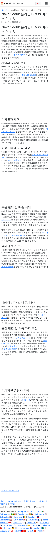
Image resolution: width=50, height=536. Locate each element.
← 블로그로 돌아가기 (10, 490)
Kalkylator (22, 525)
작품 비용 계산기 (29, 75)
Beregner (22, 511)
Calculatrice (32, 519)
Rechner (8, 528)
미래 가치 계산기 (19, 235)
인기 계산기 (42, 501)
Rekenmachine (22, 528)
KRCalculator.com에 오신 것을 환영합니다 (17, 501)
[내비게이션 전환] (46, 3)
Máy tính (46, 525)
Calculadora (5, 514)
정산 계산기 (6, 219)
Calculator (39, 514)
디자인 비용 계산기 (15, 160)
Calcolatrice (36, 511)
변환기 (12, 504)
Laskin (34, 525)
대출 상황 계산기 (19, 55)
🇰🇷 (38, 3)
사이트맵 (3, 504)
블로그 (6, 10)
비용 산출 (26, 400)
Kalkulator (17, 522)
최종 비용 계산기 (11, 349)
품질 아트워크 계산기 (22, 338)
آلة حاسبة (38, 528)
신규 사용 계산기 (14, 346)
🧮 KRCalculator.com (12, 3)
